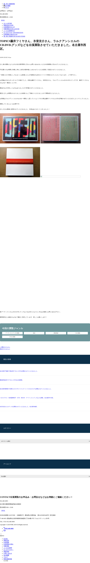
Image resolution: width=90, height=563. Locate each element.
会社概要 (7, 5)
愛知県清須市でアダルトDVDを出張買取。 (12, 380)
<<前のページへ (5, 347)
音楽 (34, 333)
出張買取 (9, 27)
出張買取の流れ (10, 34)
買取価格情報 (8, 559)
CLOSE (6, 560)
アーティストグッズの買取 (12, 333)
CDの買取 (77, 333)
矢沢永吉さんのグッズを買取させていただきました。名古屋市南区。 (19, 406)
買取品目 (8, 25)
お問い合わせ (8, 553)
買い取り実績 (14, 36)
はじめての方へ (13, 32)
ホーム (8, 23)
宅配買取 (11, 29)
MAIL (3, 20)
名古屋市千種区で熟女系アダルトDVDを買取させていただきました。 (19, 371)
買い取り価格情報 (9, 4)
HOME (6, 539)
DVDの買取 (12, 336)
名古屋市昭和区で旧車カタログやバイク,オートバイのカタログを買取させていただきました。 (26, 389)
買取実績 (56, 333)
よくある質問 (9, 31)
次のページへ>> (5, 349)
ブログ (7, 7)
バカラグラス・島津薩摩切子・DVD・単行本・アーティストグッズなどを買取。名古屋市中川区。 (27, 397)
